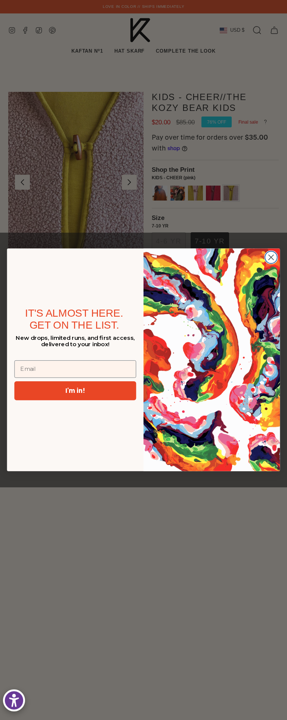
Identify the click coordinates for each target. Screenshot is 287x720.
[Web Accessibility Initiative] (14, 700)
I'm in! (75, 390)
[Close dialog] (271, 257)
